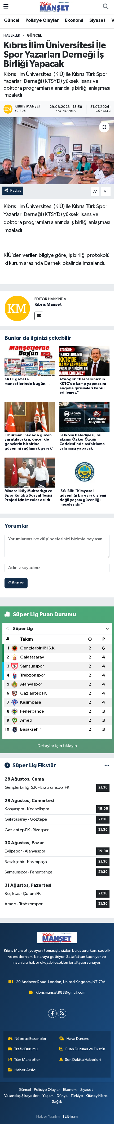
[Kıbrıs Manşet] (17, 308)
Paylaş (15, 190)
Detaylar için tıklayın (57, 746)
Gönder (16, 583)
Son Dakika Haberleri (83, 1060)
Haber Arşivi (25, 1070)
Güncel (11, 20)
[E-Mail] (38, 316)
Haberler (11, 35)
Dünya (62, 1096)
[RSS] (62, 1013)
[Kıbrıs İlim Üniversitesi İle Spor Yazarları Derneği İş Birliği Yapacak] (57, 150)
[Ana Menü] (5, 7)
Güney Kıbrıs (97, 1096)
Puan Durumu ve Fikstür (85, 1049)
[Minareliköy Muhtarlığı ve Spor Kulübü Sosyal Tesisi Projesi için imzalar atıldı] (30, 472)
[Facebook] (52, 1013)
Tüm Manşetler (27, 1060)
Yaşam (48, 1096)
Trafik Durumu (26, 1049)
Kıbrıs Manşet (48, 304)
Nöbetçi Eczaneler (30, 1039)
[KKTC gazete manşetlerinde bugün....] (30, 361)
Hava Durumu (78, 1039)
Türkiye (77, 1096)
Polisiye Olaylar (42, 20)
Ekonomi (74, 20)
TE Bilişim (70, 1116)
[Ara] (105, 6)
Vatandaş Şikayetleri (22, 1096)
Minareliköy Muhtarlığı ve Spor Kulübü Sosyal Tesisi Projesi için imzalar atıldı (28, 495)
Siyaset (97, 20)
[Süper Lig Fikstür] (106, 765)
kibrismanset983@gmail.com (60, 992)
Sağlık (57, 1102)
